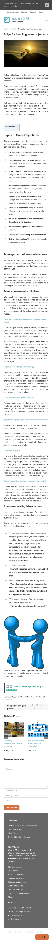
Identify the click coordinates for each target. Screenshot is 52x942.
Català (41, 12)
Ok (47, 5)
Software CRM (10, 29)
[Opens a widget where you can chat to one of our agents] (42, 937)
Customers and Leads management (22, 825)
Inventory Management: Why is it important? (14, 743)
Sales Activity (28, 355)
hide (16, 126)
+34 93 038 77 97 (15, 915)
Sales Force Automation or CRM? (22, 858)
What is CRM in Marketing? (19, 850)
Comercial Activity (15, 829)
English (24, 12)
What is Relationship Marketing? (21, 853)
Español (33, 12)
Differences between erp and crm (22, 856)
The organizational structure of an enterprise (36, 743)
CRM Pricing (13, 833)
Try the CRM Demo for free (19, 837)
